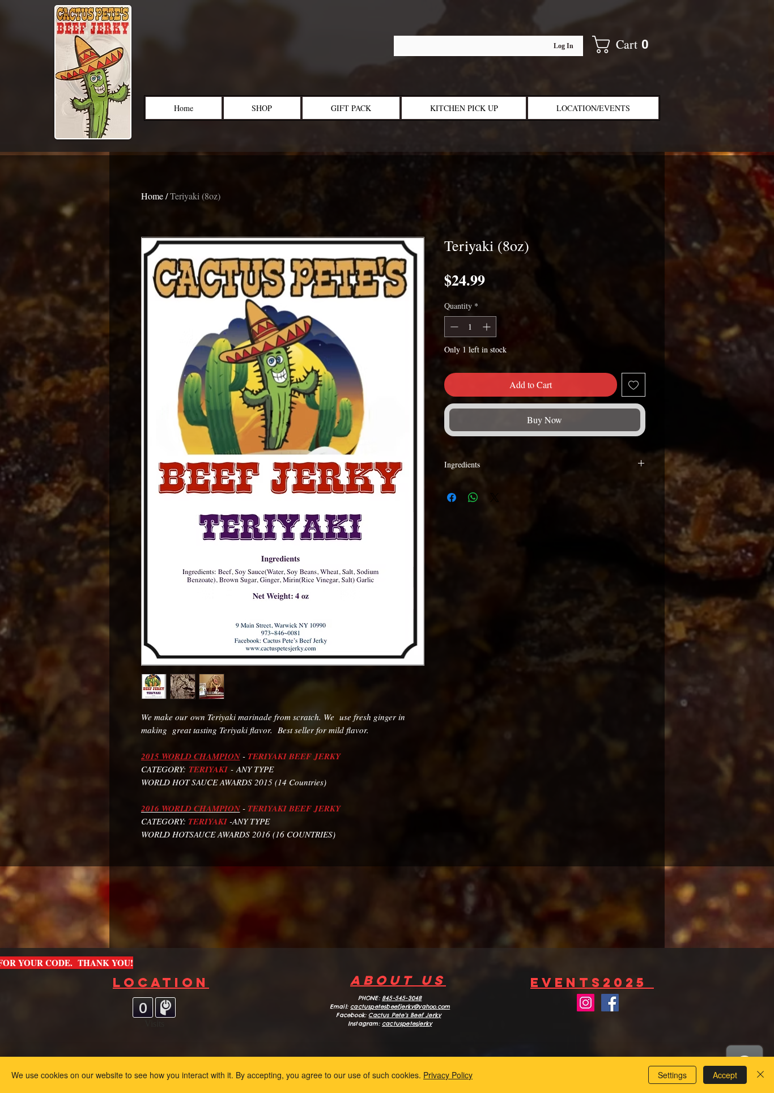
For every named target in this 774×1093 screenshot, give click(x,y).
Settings (672, 1075)
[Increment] (487, 327)
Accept (725, 1075)
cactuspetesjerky (407, 1023)
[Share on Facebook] (451, 497)
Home (152, 196)
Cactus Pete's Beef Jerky (404, 1015)
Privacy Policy (448, 1075)
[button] (628, 44)
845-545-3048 (402, 998)
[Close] (760, 1075)
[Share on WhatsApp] (473, 497)
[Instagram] (585, 1002)
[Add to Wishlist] (633, 385)
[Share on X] (494, 497)
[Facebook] (610, 1002)
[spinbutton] (470, 327)
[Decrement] (453, 327)
